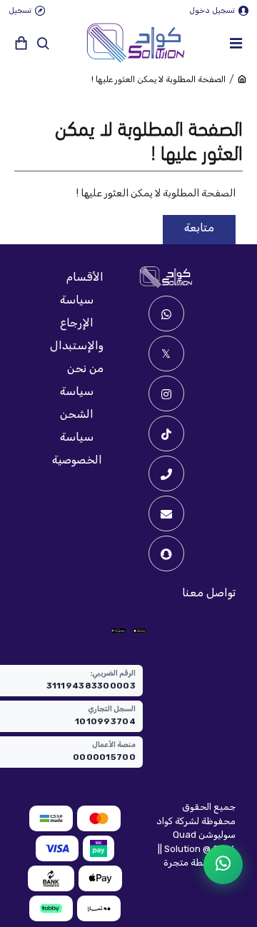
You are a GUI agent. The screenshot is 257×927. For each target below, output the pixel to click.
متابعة (199, 227)
